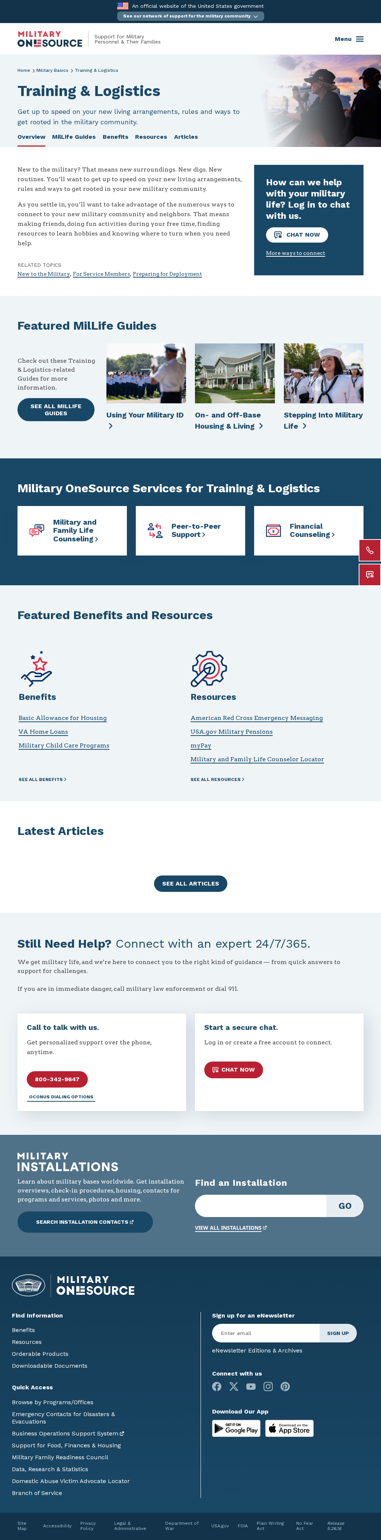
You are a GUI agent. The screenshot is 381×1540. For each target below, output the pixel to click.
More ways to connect (295, 253)
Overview (31, 136)
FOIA (243, 1525)
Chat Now (302, 234)
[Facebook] (216, 1386)
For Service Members (101, 274)
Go (345, 1206)
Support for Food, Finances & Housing (66, 1445)
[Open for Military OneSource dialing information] (370, 550)
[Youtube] (251, 1386)
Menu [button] (343, 38)
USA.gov (220, 1525)
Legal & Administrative (130, 1526)
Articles (186, 136)
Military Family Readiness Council (60, 1457)
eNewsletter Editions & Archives (257, 1350)
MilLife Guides (74, 136)
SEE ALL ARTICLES (190, 883)
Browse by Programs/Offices (52, 1402)
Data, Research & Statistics (50, 1469)
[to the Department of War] (122, 6)
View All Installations (228, 1227)
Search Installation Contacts (82, 1222)
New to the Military (43, 274)
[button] (190, 16)
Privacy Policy (88, 1526)
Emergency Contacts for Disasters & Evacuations (63, 1418)
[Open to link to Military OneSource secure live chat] (370, 575)
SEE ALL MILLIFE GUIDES (56, 410)
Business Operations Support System (65, 1433)
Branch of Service (37, 1492)
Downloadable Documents (49, 1365)
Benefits (115, 136)
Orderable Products (40, 1353)
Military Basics (52, 70)
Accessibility (57, 1525)
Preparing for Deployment (167, 274)
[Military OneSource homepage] (56, 39)
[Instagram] (268, 1386)
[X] (233, 1386)
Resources (151, 136)
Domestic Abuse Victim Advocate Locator (71, 1481)
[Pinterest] (285, 1386)
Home (23, 70)
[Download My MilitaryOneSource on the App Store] (289, 1427)
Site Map (22, 1526)
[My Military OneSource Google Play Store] (237, 1427)
